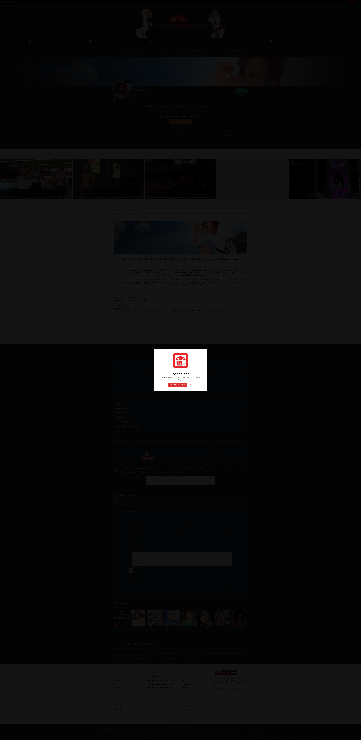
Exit (190, 385)
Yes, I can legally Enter (177, 385)
